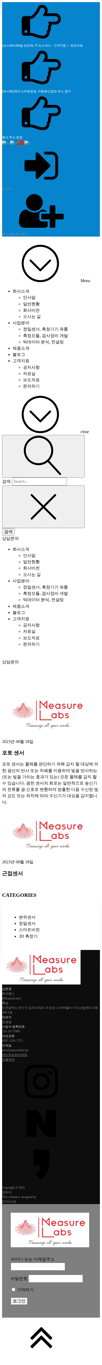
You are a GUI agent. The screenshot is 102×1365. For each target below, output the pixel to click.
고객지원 (21, 361)
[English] (14, 142)
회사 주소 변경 (12, 137)
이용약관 (8, 1059)
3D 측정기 (28, 936)
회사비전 (31, 310)
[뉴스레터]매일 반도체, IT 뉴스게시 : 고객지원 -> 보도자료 (42, 45)
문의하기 (31, 386)
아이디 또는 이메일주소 (33, 1259)
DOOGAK (9, 1202)
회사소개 (21, 291)
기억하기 (25, 1290)
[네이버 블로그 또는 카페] (51, 1123)
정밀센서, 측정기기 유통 (45, 329)
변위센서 (27, 917)
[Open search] (43, 456)
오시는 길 (32, 316)
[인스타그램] (51, 1082)
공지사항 (31, 367)
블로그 (19, 354)
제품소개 (21, 348)
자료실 (29, 373)
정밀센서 (27, 923)
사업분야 (21, 323)
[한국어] (6, 142)
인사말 (29, 297)
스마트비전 (29, 929)
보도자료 (31, 380)
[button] (10, 538)
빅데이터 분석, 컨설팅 (43, 342)
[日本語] (27, 142)
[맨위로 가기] (51, 1338)
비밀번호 (19, 1278)
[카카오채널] (51, 1164)
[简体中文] (21, 142)
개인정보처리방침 (14, 1055)
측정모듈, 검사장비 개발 (45, 335)
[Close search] (43, 506)
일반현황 (31, 304)
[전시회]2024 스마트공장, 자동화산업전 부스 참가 (36, 91)
